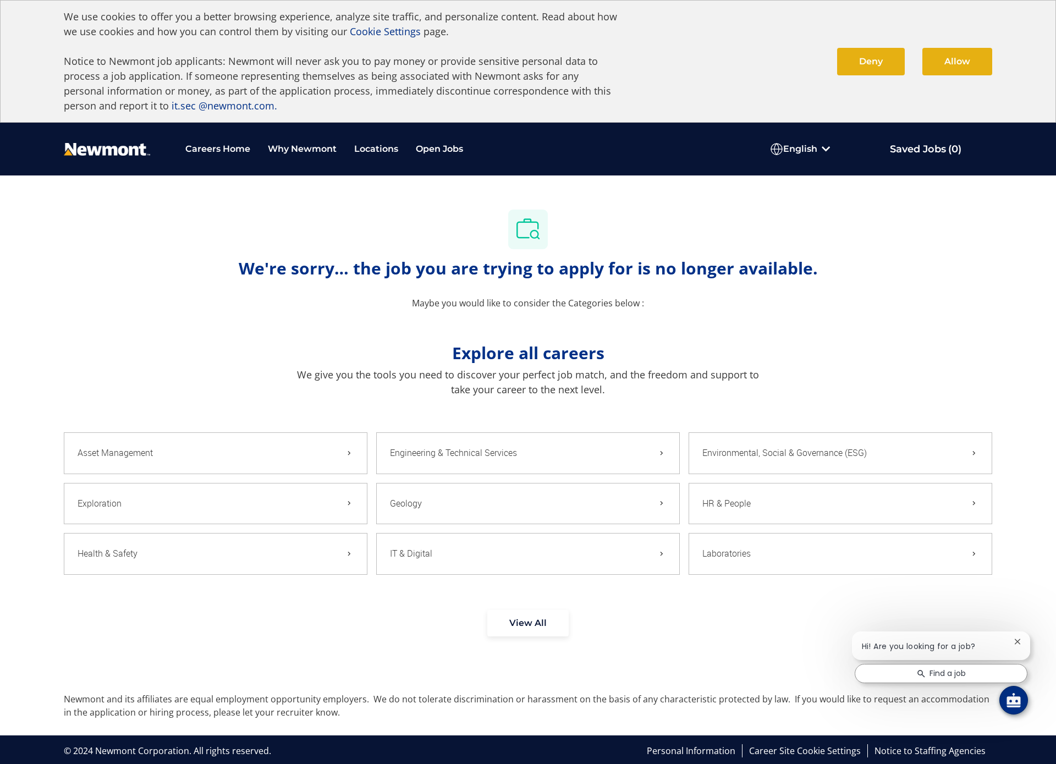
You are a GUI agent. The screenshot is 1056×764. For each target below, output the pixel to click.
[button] (528, 623)
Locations (376, 149)
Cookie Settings (385, 31)
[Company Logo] (107, 148)
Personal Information (691, 751)
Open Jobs (439, 149)
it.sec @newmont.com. (224, 105)
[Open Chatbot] (1013, 700)
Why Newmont (302, 149)
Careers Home (217, 149)
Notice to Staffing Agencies (930, 751)
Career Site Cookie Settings (805, 751)
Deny (871, 61)
